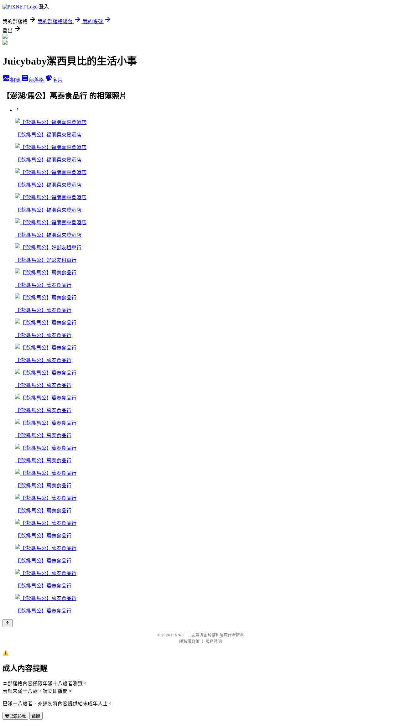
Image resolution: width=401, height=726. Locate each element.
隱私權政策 (189, 641)
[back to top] (8, 623)
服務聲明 (214, 641)
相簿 (15, 80)
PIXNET (178, 635)
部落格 (37, 80)
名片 (58, 80)
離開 (36, 716)
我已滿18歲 (15, 716)
